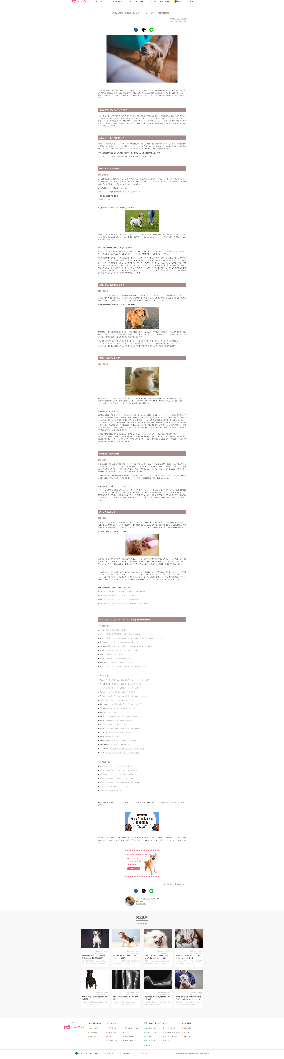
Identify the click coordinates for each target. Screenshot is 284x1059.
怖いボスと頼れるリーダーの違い (119, 744)
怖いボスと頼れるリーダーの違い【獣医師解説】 (121, 595)
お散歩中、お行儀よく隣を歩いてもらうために (120, 740)
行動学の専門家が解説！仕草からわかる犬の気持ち (123, 634)
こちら (170, 840)
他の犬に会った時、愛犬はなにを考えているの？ (123, 650)
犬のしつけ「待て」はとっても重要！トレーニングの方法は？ (126, 696)
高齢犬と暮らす (188, 1036)
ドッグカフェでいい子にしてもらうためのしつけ (127, 749)
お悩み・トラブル (151, 1032)
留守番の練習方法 (112, 736)
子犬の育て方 (112, 1028)
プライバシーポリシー (110, 1053)
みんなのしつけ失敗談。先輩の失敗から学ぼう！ (123, 753)
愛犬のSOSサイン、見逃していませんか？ (114, 786)
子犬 (171, 1036)
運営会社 (97, 1053)
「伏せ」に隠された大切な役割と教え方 (121, 692)
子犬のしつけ (169, 884)
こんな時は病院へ (113, 1040)
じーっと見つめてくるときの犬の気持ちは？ (122, 642)
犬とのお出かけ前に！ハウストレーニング (120, 732)
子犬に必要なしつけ (130, 1040)
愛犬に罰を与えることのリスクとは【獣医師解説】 (121, 599)
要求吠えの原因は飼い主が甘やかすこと (121, 720)
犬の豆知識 (149, 1036)
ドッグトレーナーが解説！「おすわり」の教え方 (124, 688)
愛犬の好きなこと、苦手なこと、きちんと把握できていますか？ (129, 646)
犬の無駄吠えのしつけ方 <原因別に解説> (122, 716)
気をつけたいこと (151, 1040)
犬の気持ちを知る (130, 1036)
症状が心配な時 (188, 1028)
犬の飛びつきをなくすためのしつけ (119, 724)
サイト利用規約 (124, 1053)
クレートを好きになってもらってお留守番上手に (124, 728)
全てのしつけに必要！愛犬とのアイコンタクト (128, 684)
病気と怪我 (187, 1032)
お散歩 (110, 1036)
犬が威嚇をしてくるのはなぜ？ (115, 654)
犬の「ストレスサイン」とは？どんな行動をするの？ (118, 766)
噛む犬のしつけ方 (110, 712)
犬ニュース (149, 1045)
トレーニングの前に (170, 1028)
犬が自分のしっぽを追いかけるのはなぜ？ (122, 662)
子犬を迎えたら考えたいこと (133, 1028)
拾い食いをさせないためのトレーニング (121, 708)
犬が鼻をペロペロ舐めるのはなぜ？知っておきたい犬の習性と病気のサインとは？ (134, 638)
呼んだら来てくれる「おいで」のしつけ (120, 700)
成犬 (169, 1040)
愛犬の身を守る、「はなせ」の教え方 (128, 704)
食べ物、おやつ (113, 1032)
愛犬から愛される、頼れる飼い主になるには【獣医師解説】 (125, 591)
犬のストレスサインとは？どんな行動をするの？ (129, 666)
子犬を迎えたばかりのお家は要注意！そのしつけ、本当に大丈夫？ (127, 680)
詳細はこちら (141, 904)
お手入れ (127, 1032)
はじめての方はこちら (85, 1053)
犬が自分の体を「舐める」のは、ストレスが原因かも (118, 770)
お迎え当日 (93, 1036)
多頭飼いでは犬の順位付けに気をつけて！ (122, 658)
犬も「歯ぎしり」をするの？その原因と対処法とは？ (118, 774)
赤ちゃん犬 (172, 1032)
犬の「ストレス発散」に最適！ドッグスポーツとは (117, 778)
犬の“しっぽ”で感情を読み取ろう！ (118, 630)
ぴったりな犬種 (94, 1028)
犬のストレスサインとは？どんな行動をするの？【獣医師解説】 (126, 603)
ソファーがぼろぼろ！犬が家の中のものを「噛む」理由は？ (120, 782)
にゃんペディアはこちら (140, 1053)
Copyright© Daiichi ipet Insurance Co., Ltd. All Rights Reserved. (192, 1053)
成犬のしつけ (181, 884)
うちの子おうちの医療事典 (167, 802)
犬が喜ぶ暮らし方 (151, 1028)
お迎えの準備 (93, 1032)
